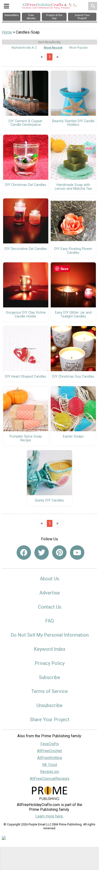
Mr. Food (49, 764)
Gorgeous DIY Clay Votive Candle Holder (26, 314)
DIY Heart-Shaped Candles (25, 377)
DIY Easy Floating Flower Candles (73, 251)
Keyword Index (49, 649)
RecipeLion (49, 771)
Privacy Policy (50, 663)
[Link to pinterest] (59, 552)
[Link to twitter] (41, 552)
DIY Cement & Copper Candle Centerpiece (26, 123)
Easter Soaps (73, 436)
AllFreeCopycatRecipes (49, 778)
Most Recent (53, 47)
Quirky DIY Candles (49, 500)
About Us (49, 579)
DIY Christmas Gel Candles (25, 185)
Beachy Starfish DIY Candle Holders (73, 123)
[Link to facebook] (24, 552)
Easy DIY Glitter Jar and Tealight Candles (73, 314)
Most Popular (78, 47)
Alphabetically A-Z (24, 47)
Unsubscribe (49, 705)
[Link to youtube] (77, 552)
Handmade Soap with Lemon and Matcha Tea (73, 187)
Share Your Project (49, 719)
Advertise (49, 593)
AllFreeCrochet (49, 751)
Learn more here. (49, 816)
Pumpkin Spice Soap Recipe (26, 438)
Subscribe (49, 677)
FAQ (49, 621)
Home (7, 32)
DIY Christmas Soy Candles (73, 377)
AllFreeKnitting (49, 757)
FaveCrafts (49, 744)
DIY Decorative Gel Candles (26, 249)
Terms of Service (49, 691)
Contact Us (49, 607)
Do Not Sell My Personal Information (50, 635)
